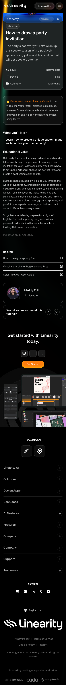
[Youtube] (48, 591)
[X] (41, 591)
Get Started (33, 364)
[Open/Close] (59, 6)
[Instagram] (25, 591)
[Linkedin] (33, 591)
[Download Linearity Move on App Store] (39, 451)
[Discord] (17, 591)
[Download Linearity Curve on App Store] (26, 451)
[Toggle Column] (59, 468)
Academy (13, 19)
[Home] (15, 6)
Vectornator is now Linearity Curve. (30, 101)
